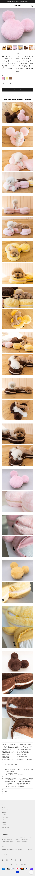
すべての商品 (5, 817)
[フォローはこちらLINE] (20, 860)
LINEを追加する (6, 854)
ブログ (3, 830)
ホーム (3, 807)
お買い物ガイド (5, 827)
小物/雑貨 (4, 815)
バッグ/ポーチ (5, 812)
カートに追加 (17, 89)
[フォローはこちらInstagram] (11, 860)
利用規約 (4, 825)
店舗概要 (4, 822)
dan (17, 53)
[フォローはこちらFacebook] (2, 860)
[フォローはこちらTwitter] (7, 860)
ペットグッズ (5, 810)
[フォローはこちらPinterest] (16, 860)
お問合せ (4, 820)
